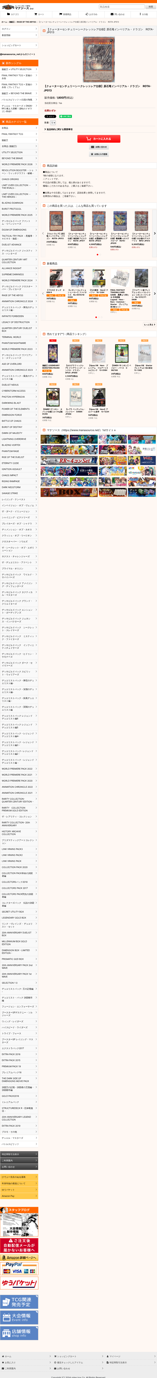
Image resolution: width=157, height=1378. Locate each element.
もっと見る (148, 324)
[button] (144, 14)
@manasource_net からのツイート (17, 54)
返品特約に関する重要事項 (60, 129)
